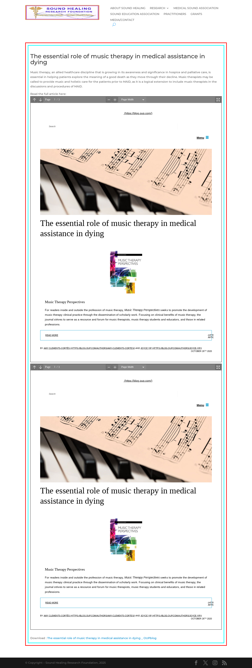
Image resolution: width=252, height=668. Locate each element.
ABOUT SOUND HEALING (127, 8)
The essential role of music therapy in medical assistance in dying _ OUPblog (102, 638)
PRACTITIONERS (175, 14)
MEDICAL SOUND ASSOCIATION (195, 8)
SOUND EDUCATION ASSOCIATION (134, 14)
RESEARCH (157, 8)
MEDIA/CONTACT (122, 20)
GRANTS (196, 14)
